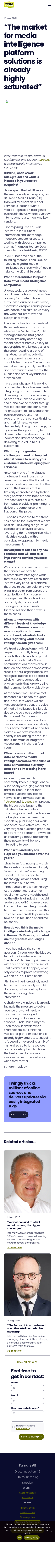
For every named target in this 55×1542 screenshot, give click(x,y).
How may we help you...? (25, 1408)
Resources (27, 1497)
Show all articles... (27, 1362)
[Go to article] (27, 1201)
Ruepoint (43, 160)
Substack (27, 802)
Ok (19, 1537)
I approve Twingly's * (25, 1427)
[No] (51, 1531)
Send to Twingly (30, 1436)
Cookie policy (27, 1517)
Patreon (9, 802)
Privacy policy (27, 1507)
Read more (17, 1114)
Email (14, 1395)
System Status (27, 1493)
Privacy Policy (23, 1428)
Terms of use (27, 1512)
